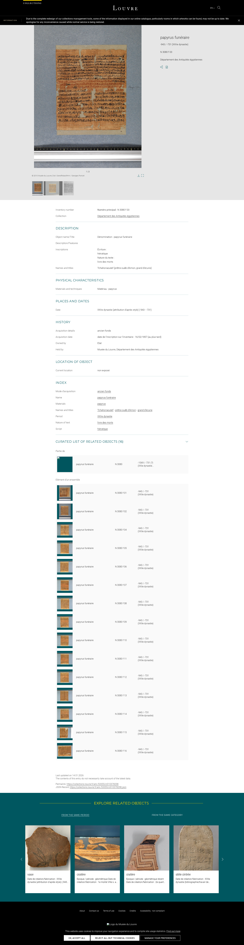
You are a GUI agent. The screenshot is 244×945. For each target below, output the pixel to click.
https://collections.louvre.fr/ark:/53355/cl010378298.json (98, 787)
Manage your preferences (160, 938)
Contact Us (94, 911)
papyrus (101, 403)
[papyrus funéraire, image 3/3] (68, 188)
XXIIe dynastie (104, 416)
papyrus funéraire (106, 397)
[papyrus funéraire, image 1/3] (37, 188)
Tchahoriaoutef (105, 410)
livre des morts (105, 422)
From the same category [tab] (167, 815)
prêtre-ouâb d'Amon (125, 410)
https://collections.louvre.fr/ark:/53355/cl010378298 (92, 784)
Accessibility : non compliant (152, 911)
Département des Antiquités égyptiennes (118, 216)
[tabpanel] (122, 859)
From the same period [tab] (75, 815)
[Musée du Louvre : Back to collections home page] (125, 8)
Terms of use (108, 911)
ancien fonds (104, 391)
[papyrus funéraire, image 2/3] (53, 188)
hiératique (102, 428)
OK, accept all (76, 938)
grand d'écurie (145, 410)
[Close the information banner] (239, 20)
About (82, 911)
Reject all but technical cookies (115, 938)
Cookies (121, 911)
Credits (133, 911)
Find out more (173, 931)
